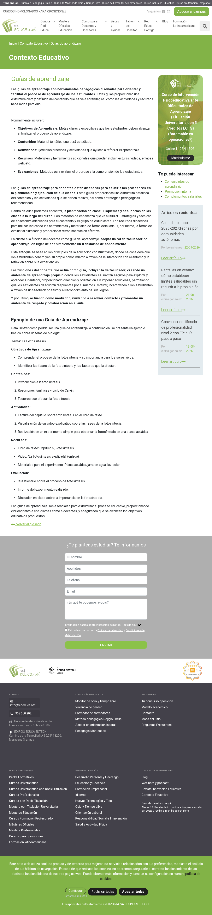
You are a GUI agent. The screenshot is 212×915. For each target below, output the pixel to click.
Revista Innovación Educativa (161, 789)
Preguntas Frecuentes (157, 725)
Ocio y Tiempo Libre (88, 806)
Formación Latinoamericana (184, 23)
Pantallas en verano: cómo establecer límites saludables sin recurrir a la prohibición (180, 278)
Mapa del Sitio (151, 719)
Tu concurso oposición (157, 701)
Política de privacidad (110, 630)
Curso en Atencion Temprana (193, 3)
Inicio (13, 43)
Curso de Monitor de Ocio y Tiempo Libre (77, 3)
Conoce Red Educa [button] (46, 26)
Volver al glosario (28, 524)
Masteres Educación (23, 813)
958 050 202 (23, 713)
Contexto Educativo (34, 43)
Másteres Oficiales (21, 824)
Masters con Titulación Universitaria (33, 806)
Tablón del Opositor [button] (131, 26)
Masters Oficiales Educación (65, 26)
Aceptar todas (133, 892)
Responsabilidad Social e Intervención (101, 818)
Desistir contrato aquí (156, 803)
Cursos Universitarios (23, 783)
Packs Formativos (21, 777)
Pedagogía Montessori (90, 731)
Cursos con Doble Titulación (28, 801)
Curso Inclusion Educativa (159, 3)
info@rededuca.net (22, 705)
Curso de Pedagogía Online (36, 3)
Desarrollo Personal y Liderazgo (97, 777)
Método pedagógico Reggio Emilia (98, 719)
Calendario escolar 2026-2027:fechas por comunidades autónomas (179, 231)
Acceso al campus (191, 11)
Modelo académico (155, 707)
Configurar (76, 891)
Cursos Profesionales (24, 795)
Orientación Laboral (88, 813)
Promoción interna (178, 192)
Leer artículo (171, 258)
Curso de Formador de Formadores (122, 3)
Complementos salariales (183, 196)
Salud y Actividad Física (91, 824)
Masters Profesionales (24, 830)
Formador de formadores (92, 713)
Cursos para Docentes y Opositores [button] (90, 26)
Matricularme (180, 158)
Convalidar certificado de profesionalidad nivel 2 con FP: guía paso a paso (179, 330)
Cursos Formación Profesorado (31, 818)
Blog (165, 21)
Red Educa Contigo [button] (149, 26)
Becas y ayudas (115, 26)
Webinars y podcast (155, 783)
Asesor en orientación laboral (95, 725)
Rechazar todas (103, 892)
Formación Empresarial (91, 789)
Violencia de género (88, 707)
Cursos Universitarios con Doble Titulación (38, 789)
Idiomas (80, 795)
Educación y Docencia (90, 783)
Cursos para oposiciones (26, 836)
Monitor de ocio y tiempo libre (95, 701)
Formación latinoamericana (27, 842)
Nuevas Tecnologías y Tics (93, 801)
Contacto (148, 713)
